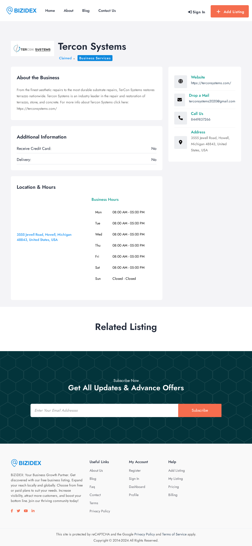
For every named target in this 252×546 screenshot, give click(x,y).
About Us (96, 470)
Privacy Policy (100, 511)
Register (135, 470)
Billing (172, 494)
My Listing (175, 478)
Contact (95, 494)
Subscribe (200, 410)
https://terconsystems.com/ (211, 82)
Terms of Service (174, 534)
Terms (94, 502)
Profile (134, 494)
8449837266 (200, 119)
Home (50, 10)
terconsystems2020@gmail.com (212, 101)
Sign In (134, 478)
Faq (92, 486)
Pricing (173, 486)
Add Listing (234, 12)
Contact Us (107, 10)
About (68, 10)
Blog (86, 10)
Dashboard (137, 486)
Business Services (95, 58)
